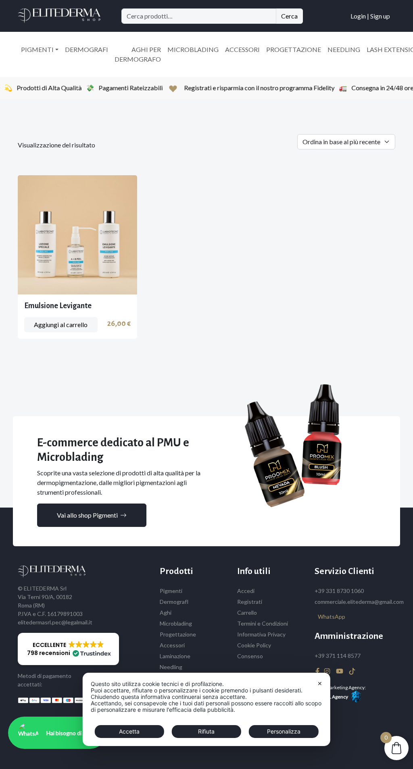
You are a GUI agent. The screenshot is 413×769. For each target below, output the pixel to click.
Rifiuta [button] (206, 731)
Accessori (172, 645)
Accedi (245, 590)
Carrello (247, 612)
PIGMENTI (37, 49)
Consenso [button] (250, 656)
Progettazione (178, 634)
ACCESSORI (242, 49)
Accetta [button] (129, 731)
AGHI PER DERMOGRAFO (138, 54)
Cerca (289, 16)
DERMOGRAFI (86, 49)
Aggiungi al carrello (61, 324)
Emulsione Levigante (58, 306)
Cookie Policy (254, 645)
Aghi (165, 612)
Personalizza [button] (283, 731)
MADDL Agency (331, 697)
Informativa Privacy (261, 634)
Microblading (176, 623)
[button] (68, 649)
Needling (171, 666)
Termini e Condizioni (262, 623)
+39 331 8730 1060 (339, 590)
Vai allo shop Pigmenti (87, 515)
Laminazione (175, 656)
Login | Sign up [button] (370, 16)
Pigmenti (171, 590)
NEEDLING (343, 49)
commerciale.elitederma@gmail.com (359, 601)
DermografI (174, 601)
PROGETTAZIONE (293, 49)
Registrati (249, 601)
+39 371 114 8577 (338, 655)
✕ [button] (319, 683)
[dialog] (206, 709)
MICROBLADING (193, 49)
